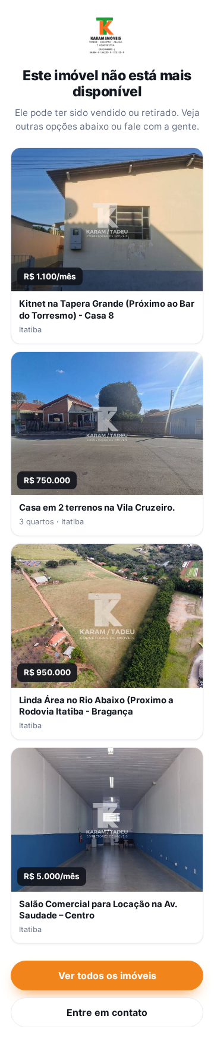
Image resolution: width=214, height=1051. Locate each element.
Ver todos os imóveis (107, 975)
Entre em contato (107, 1012)
